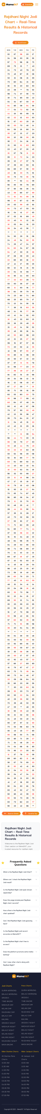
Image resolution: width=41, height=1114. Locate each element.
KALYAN (5, 1019)
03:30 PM (6, 1080)
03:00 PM (25, 1080)
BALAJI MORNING (9, 994)
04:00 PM (25, 1084)
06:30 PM (6, 1091)
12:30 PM (5, 1070)
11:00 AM (25, 1066)
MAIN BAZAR (7, 1044)
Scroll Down (22, 42)
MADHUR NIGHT (9, 1026)
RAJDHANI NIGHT (9, 1040)
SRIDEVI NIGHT (8, 1022)
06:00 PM (25, 1091)
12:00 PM (25, 1070)
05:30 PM (6, 1088)
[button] (36, 4)
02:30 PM (6, 1077)
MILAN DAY (6, 1008)
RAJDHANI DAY (8, 1012)
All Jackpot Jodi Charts (27, 1058)
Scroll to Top (32, 813)
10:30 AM (5, 1062)
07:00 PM (25, 1095)
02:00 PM (25, 1077)
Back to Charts (13, 813)
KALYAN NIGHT (8, 1037)
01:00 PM (25, 1073)
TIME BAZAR (7, 1001)
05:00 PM (25, 1088)
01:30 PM (5, 1073)
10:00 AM (25, 1062)
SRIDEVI (5, 997)
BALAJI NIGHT (8, 1030)
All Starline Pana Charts (8, 1058)
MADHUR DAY (7, 1004)
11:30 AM (5, 1066)
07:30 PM (5, 1095)
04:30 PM (6, 1084)
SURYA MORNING (9, 990)
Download (28, 4)
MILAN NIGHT (8, 1033)
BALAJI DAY (7, 1015)
